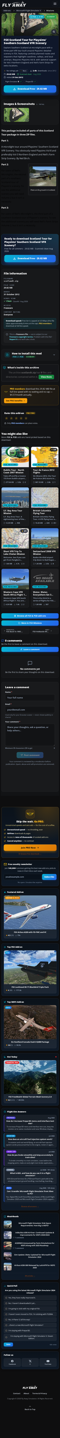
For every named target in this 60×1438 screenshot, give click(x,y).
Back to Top (30, 1409)
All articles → (30, 1276)
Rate (25, 71)
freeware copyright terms (21, 337)
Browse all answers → (30, 1206)
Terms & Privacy (39, 1393)
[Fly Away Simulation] (26, 4)
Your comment (12, 722)
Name (8, 692)
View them (46, 377)
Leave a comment (31, 649)
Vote (8, 1344)
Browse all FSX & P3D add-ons (31, 616)
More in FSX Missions (31, 623)
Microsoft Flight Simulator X (28, 10)
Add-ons (7, 10)
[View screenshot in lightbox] (54, 31)
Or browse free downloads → (30, 854)
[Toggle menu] (55, 3)
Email (8, 704)
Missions (50, 10)
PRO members (45, 323)
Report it (13, 339)
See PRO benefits (14, 400)
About (26, 1393)
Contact (16, 1393)
